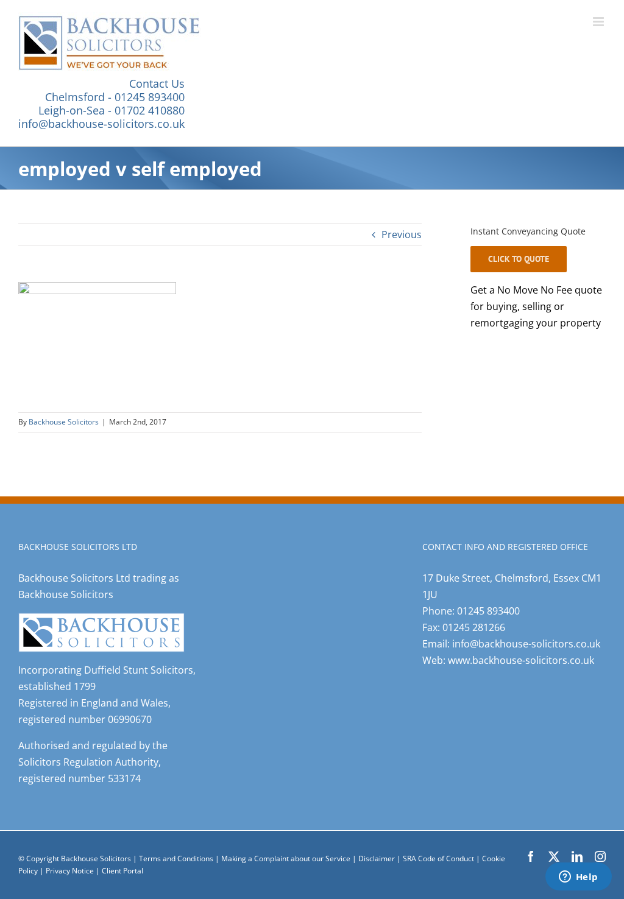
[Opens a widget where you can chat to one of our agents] (578, 877)
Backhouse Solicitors (64, 422)
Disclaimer (376, 858)
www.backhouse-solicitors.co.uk (521, 660)
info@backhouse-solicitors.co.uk (101, 123)
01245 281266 (473, 627)
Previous (401, 234)
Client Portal (122, 871)
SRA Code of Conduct (438, 858)
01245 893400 (488, 611)
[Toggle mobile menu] (599, 21)
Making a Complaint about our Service (286, 858)
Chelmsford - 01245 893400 (115, 97)
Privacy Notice (71, 871)
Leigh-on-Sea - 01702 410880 (111, 110)
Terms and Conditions (176, 858)
